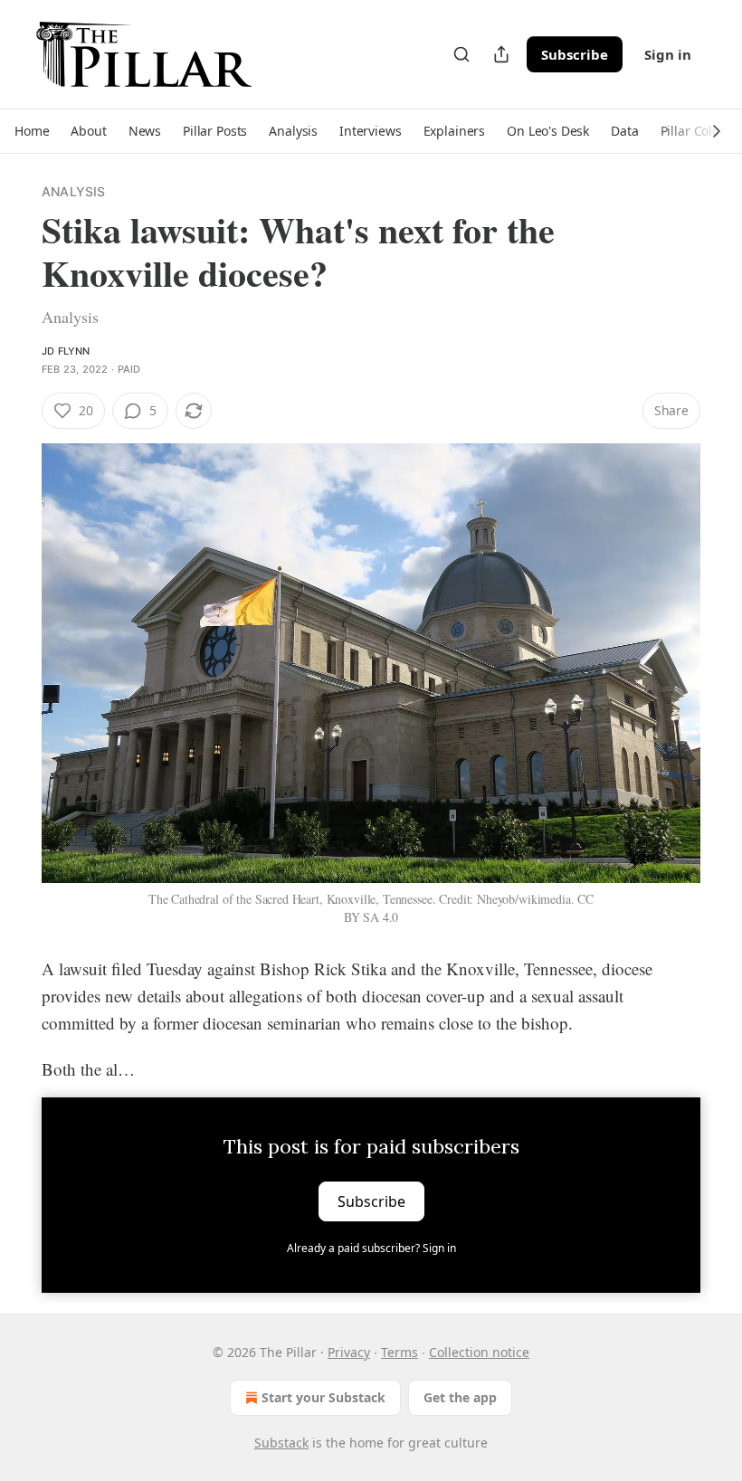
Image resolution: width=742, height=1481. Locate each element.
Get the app (460, 1397)
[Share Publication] (501, 54)
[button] (32, 131)
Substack (281, 1442)
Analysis (74, 191)
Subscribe (574, 54)
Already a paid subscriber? (371, 1248)
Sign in (667, 54)
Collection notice (479, 1352)
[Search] (461, 54)
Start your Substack (323, 1397)
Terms (399, 1352)
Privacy (349, 1352)
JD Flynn (66, 351)
